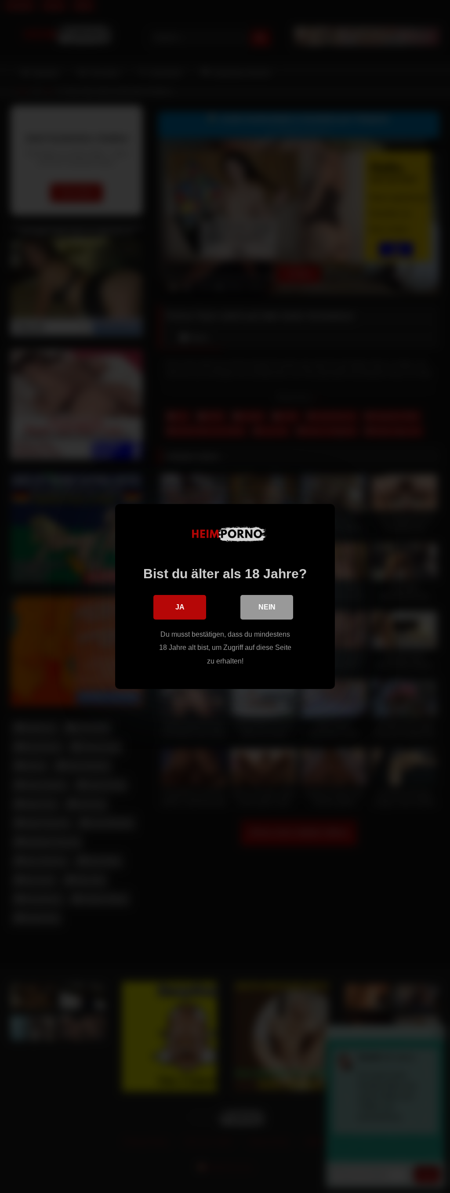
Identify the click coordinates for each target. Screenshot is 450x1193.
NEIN (267, 607)
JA (180, 607)
